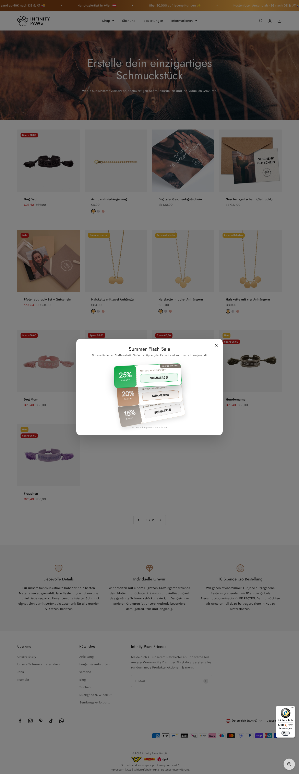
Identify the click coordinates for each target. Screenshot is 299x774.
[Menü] (292, 708)
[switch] (286, 733)
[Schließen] (216, 345)
